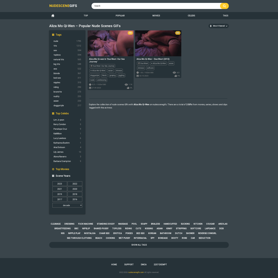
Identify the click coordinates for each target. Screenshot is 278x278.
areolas (222, 224)
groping (113, 75)
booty (174, 238)
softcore (150, 68)
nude (67, 41)
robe (184, 238)
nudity (67, 96)
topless (67, 55)
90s (62, 233)
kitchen (198, 224)
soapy (144, 224)
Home (52, 15)
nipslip (86, 228)
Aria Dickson (67, 147)
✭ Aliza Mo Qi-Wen (97, 71)
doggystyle (67, 105)
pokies (129, 233)
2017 (59, 199)
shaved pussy (101, 228)
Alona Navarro (67, 156)
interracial (140, 238)
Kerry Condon (67, 124)
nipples (67, 82)
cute (138, 228)
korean (152, 233)
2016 (75, 199)
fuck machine (85, 224)
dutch (178, 233)
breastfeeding (62, 228)
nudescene (63, 6)
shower (190, 233)
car (193, 238)
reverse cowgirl (207, 233)
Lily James (67, 152)
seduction (204, 238)
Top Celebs (62, 113)
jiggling (121, 75)
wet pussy (124, 238)
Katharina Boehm (67, 143)
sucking (185, 224)
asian (67, 101)
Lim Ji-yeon (67, 120)
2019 (59, 194)
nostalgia (89, 233)
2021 (59, 189)
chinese (119, 71)
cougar (210, 224)
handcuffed (170, 224)
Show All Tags (139, 245)
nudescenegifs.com (136, 272)
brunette (67, 92)
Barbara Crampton (67, 161)
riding (67, 87)
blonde (67, 73)
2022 (75, 184)
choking (110, 238)
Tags (225, 15)
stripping (181, 228)
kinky (169, 228)
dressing (69, 224)
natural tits (67, 59)
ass (67, 69)
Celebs (191, 15)
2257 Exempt (160, 264)
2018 (75, 194)
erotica (117, 233)
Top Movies (62, 169)
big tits (67, 64)
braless (155, 224)
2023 (59, 184)
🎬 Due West (143, 63)
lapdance (210, 228)
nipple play (74, 233)
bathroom (165, 233)
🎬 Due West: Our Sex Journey (102, 66)
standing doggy (106, 224)
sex (67, 50)
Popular (120, 15)
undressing (101, 80)
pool (134, 224)
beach (98, 238)
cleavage (56, 224)
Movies (156, 15)
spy (152, 238)
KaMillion (67, 133)
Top (86, 15)
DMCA (144, 264)
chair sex (104, 233)
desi (221, 228)
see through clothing (79, 238)
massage (123, 224)
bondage (163, 238)
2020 (75, 189)
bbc (76, 228)
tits (67, 46)
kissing (149, 228)
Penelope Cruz (67, 129)
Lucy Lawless (67, 138)
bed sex (67, 78)
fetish (104, 75)
